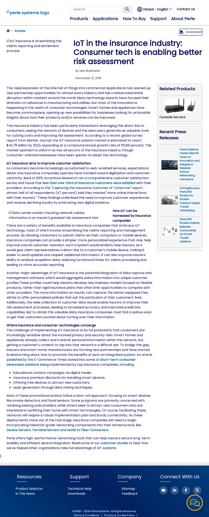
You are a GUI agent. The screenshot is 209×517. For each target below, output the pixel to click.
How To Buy (134, 18)
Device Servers (19, 430)
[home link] (28, 12)
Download (193, 32)
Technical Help (79, 488)
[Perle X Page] (197, 490)
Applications (105, 18)
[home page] (8, 31)
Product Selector (29, 488)
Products (79, 18)
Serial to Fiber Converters (87, 430)
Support (158, 18)
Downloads (76, 493)
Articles (20, 31)
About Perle (183, 18)
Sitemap (128, 488)
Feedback (130, 493)
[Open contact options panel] (195, 503)
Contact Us (186, 9)
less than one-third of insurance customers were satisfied (89, 183)
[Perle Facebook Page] (186, 490)
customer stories (114, 443)
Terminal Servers (45, 430)
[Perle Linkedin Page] (175, 490)
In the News (25, 493)
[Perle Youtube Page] (163, 490)
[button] (154, 9)
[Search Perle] (127, 9)
